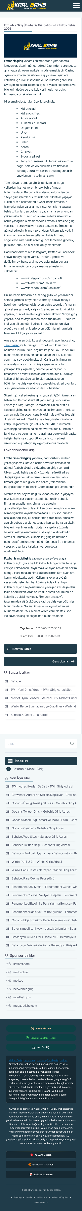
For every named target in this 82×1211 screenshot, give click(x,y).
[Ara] (72, 743)
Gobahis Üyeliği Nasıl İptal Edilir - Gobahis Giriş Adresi (44, 803)
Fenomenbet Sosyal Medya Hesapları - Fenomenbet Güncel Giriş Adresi (44, 895)
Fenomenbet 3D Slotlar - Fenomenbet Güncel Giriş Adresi (44, 887)
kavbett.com (21, 964)
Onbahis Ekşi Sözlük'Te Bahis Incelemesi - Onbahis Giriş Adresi (44, 920)
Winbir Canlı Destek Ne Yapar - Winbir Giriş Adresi (44, 870)
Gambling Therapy (43, 1164)
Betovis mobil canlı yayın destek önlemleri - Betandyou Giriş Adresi (44, 928)
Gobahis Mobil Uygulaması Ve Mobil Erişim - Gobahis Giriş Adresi (44, 820)
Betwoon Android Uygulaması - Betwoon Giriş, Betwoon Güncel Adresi (44, 853)
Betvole (16, 681)
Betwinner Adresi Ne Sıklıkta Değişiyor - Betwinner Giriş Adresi (44, 795)
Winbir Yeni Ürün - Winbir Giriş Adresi (37, 862)
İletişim (29, 1197)
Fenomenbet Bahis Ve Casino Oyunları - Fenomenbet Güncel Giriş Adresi (44, 912)
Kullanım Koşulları (60, 1197)
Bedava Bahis (21, 649)
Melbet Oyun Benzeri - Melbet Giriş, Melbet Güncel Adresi (44, 698)
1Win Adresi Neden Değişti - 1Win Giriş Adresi (42, 786)
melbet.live (20, 972)
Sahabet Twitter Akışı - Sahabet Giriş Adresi (41, 845)
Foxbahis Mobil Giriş (28, 769)
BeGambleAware (43, 1174)
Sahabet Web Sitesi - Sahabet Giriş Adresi (39, 836)
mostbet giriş (22, 997)
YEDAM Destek (43, 1154)
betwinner (29, 1060)
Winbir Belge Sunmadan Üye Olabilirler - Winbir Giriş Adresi (44, 706)
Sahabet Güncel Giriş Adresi (29, 715)
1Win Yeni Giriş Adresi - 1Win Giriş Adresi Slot (41, 690)
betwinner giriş (23, 989)
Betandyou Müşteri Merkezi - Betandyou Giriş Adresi (44, 945)
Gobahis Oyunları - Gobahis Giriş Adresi (38, 828)
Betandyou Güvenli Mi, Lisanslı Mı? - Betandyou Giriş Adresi (44, 937)
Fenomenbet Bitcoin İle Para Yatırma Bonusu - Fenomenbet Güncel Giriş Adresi (44, 903)
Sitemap (17, 1197)
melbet (17, 980)
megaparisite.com (25, 1006)
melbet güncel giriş (47, 1060)
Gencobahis (60, 661)
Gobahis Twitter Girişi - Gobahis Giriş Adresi (41, 811)
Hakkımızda (42, 1197)
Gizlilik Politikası (41, 1202)
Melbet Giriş (15, 1060)
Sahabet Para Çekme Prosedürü (33, 878)
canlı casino (12, 345)
